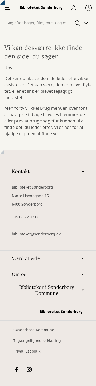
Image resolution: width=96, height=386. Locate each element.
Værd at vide (26, 258)
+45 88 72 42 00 (25, 217)
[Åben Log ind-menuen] (73, 7)
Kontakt (21, 171)
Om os (19, 274)
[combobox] (48, 23)
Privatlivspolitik (26, 351)
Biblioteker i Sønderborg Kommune (46, 290)
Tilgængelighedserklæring (37, 340)
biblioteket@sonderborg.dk (36, 234)
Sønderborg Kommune (33, 330)
